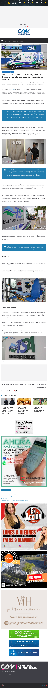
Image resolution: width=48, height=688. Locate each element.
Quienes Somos (15, 41)
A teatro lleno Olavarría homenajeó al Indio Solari (10, 494)
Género (34, 39)
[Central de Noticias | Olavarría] (2, 40)
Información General (6, 71)
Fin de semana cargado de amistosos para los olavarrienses (39, 409)
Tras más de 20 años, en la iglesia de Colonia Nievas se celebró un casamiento (24, 410)
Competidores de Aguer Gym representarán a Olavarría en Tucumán (14, 500)
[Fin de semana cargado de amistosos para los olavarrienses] (40, 398)
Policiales (12, 39)
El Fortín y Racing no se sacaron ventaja (8, 498)
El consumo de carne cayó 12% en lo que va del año (11, 492)
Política (23, 39)
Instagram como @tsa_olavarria (31, 249)
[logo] (19, 664)
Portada (6, 39)
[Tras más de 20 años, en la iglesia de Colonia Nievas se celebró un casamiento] (24, 398)
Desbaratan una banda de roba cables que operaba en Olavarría (12, 385)
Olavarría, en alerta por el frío (7, 496)
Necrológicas (7, 41)
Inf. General (18, 39)
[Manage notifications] (3, 685)
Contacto (21, 41)
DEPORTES (29, 39)
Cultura (39, 39)
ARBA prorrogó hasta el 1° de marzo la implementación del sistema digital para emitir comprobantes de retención (35, 386)
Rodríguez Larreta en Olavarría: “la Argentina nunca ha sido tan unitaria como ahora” (7, 410)
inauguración (12, 89)
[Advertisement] (24, 15)
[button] (45, 347)
